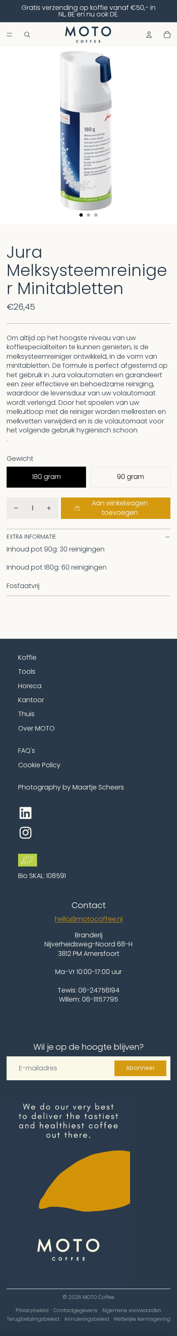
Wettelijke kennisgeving (142, 1318)
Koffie (27, 657)
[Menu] (9, 34)
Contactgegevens (76, 1310)
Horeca (30, 686)
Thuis (26, 714)
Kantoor (31, 700)
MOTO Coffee (98, 1297)
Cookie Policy (39, 765)
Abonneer (140, 1068)
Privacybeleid (32, 1310)
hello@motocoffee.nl (89, 919)
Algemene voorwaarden (131, 1310)
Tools (26, 671)
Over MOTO (36, 728)
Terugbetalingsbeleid (33, 1318)
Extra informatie (31, 537)
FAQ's (26, 750)
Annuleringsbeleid (86, 1318)
